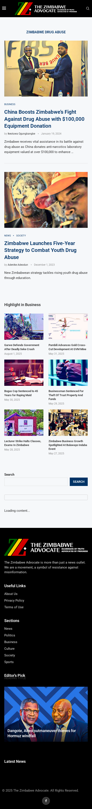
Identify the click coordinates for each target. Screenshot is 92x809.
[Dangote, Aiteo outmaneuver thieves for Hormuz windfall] (46, 714)
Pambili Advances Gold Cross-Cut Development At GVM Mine (67, 347)
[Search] (88, 8)
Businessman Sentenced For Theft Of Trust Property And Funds (66, 394)
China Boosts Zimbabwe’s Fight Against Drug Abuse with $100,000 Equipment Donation (44, 119)
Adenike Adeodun (18, 264)
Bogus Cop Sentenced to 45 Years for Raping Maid (21, 393)
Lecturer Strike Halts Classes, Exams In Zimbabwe (22, 443)
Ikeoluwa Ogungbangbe (21, 133)
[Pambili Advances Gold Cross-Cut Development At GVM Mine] (68, 327)
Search (9, 475)
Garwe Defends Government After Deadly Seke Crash (21, 347)
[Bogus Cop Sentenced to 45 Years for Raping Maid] (23, 373)
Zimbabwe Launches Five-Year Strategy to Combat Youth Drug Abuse (40, 250)
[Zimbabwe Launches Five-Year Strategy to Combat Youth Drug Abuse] (46, 200)
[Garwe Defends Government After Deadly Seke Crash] (23, 327)
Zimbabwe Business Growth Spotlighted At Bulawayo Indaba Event (68, 445)
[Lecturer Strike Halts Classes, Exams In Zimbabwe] (23, 422)
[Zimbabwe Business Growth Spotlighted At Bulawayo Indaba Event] (68, 422)
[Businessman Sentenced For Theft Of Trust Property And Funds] (68, 373)
